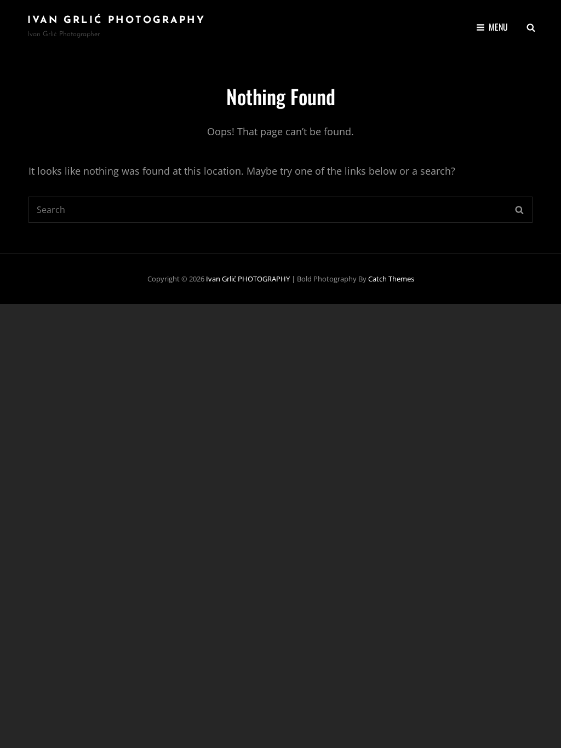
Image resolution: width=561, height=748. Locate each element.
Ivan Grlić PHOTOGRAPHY (116, 21)
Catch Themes (391, 279)
